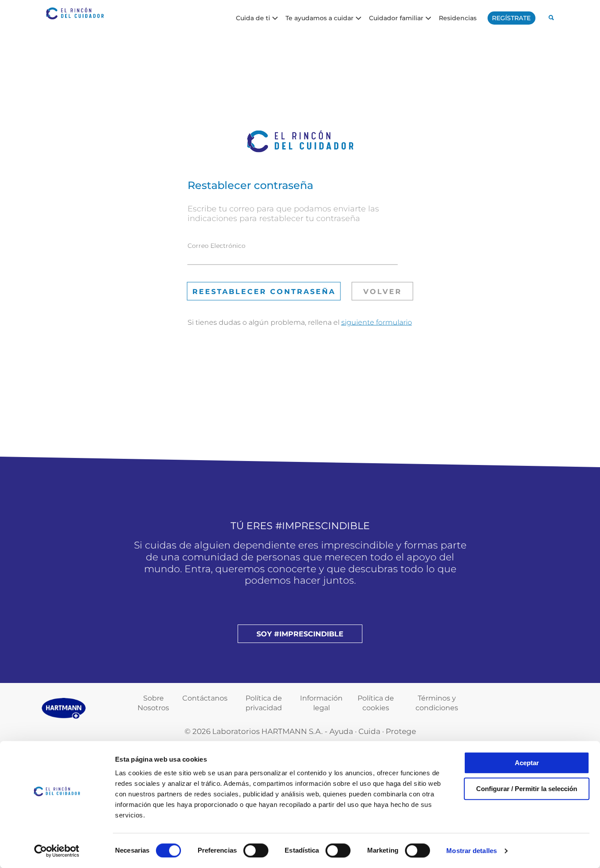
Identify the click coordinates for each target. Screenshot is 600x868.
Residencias (458, 18)
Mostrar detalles (471, 850)
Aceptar (527, 762)
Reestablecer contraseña (264, 291)
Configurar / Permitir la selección (526, 788)
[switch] (255, 850)
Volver (382, 291)
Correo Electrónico (217, 245)
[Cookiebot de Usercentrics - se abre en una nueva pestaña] (56, 850)
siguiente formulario (376, 322)
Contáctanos (205, 698)
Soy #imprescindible (300, 634)
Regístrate (511, 18)
